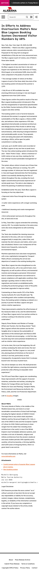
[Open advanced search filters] (31, 17)
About (11, 560)
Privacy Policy (25, 568)
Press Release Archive (22, 560)
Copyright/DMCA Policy (10, 568)
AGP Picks (4, 3)
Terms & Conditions (28, 564)
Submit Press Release (12, 564)
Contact (34, 568)
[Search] (27, 17)
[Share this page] (36, 17)
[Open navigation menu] (3, 17)
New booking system (10, 469)
